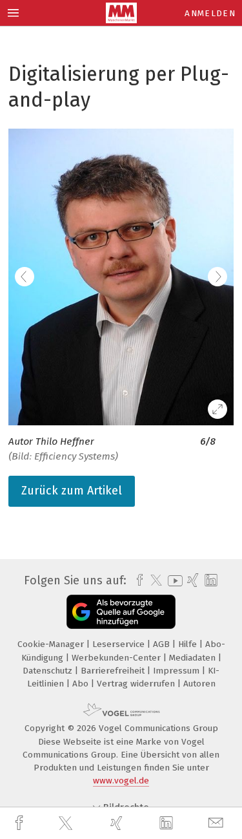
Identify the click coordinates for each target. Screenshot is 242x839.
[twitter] (67, 823)
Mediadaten (193, 657)
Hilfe (188, 644)
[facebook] (20, 823)
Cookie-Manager (51, 644)
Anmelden (210, 13)
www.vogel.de (121, 780)
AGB (162, 644)
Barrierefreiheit (114, 670)
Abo (81, 683)
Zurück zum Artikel (71, 490)
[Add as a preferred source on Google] (121, 612)
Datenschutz (49, 670)
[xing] (118, 823)
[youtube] (173, 581)
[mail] (217, 823)
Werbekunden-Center (117, 657)
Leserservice (119, 644)
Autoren (199, 683)
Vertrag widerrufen (137, 683)
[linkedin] (167, 823)
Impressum (177, 670)
